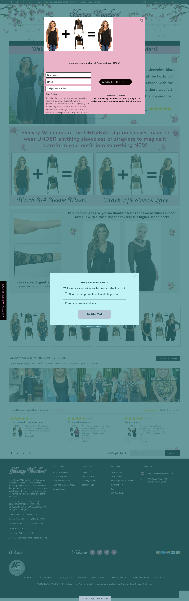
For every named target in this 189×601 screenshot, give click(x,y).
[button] (3, 300)
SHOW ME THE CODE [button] (115, 82)
